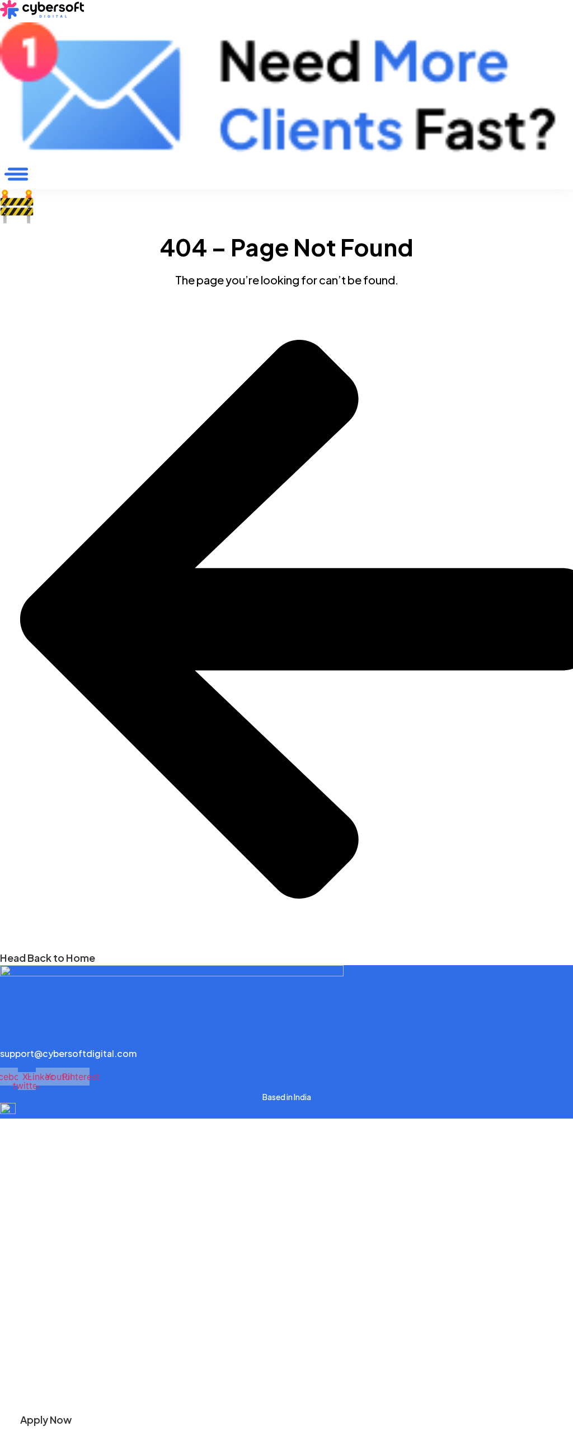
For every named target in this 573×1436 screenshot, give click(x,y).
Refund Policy (30, 1372)
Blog (10, 1151)
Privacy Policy (30, 1314)
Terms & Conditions (42, 1353)
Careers (17, 1190)
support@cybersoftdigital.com (68, 1053)
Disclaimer (22, 1333)
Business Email (31, 1272)
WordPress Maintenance (52, 1232)
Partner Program (35, 1170)
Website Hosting (36, 1251)
